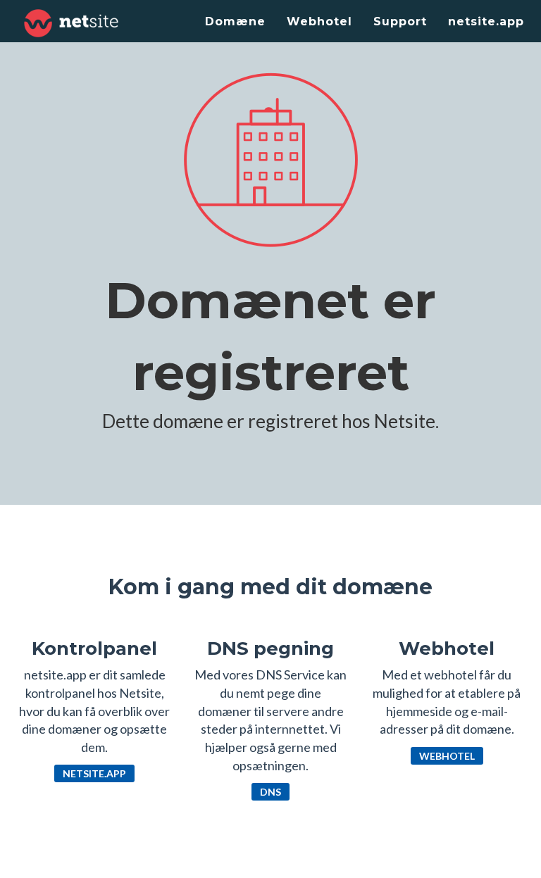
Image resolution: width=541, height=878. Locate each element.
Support (400, 21)
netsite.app (486, 21)
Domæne (235, 21)
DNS (270, 792)
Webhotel (319, 21)
